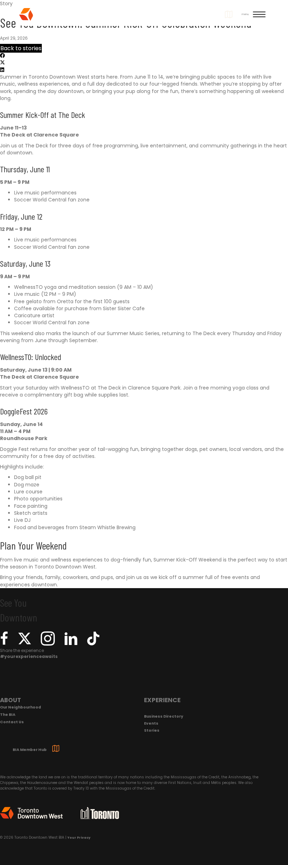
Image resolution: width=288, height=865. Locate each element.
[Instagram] (48, 642)
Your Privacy (79, 838)
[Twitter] (25, 642)
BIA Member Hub (30, 749)
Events (151, 723)
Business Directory (163, 716)
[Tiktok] (93, 640)
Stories (151, 730)
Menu (245, 14)
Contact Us (12, 722)
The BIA (7, 714)
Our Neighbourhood (20, 707)
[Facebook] (4, 642)
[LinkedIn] (71, 642)
